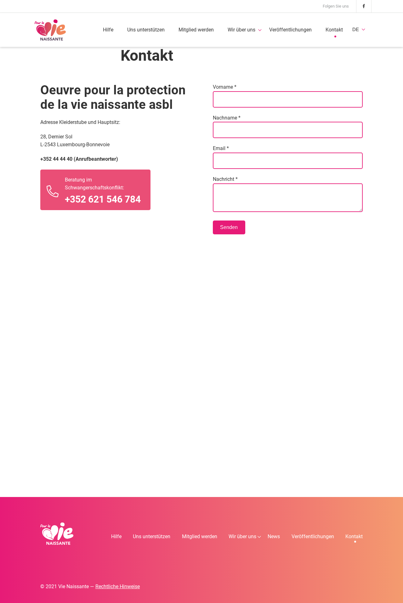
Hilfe (108, 30)
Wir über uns (241, 30)
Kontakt (334, 30)
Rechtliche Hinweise (117, 586)
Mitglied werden (196, 30)
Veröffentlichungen (290, 30)
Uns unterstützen (146, 30)
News (274, 536)
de (355, 29)
